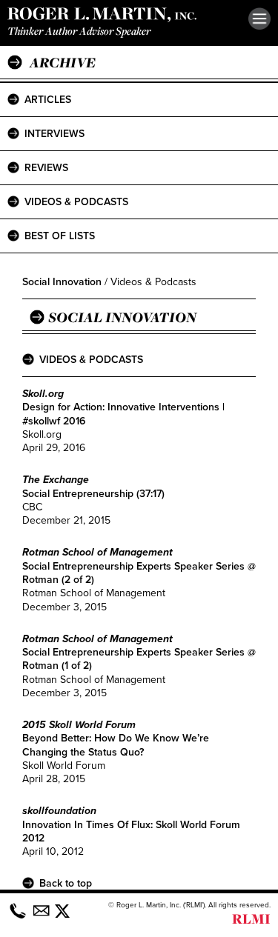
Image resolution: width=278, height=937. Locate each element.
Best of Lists (59, 236)
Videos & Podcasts (76, 202)
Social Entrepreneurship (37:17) (93, 493)
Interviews (54, 133)
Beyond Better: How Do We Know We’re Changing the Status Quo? (115, 745)
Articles (47, 99)
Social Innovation (62, 282)
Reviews (46, 167)
